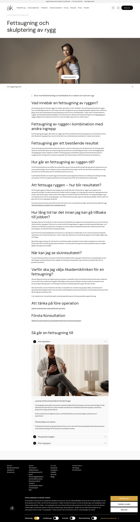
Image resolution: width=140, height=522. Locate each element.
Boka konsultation (70, 77)
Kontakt (86, 8)
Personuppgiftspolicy (36, 477)
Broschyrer (11, 472)
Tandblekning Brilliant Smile (85, 8)
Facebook (54, 468)
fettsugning (100, 115)
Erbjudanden (76, 8)
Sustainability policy (36, 479)
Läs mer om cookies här (108, 518)
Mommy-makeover (103, 5)
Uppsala (74, 5)
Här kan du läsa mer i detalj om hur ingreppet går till (48, 205)
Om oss (31, 466)
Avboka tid (10, 470)
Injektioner (75, 5)
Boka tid (127, 8)
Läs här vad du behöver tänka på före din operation (48, 308)
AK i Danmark (76, 470)
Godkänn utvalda (124, 504)
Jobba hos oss (33, 470)
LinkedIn (53, 472)
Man (30, 490)
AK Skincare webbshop (109, 10)
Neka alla (124, 510)
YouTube (53, 474)
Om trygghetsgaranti (14, 87)
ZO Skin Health (77, 8)
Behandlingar (14, 15)
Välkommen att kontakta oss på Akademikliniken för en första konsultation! (56, 321)
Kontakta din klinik (13, 468)
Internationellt (77, 466)
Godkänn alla (124, 498)
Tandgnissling (79, 5)
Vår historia (33, 468)
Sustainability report (36, 486)
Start (8, 15)
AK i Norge (75, 468)
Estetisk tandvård (78, 8)
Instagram (54, 470)
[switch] (56, 518)
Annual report (33, 488)
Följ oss (53, 466)
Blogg (73, 5)
